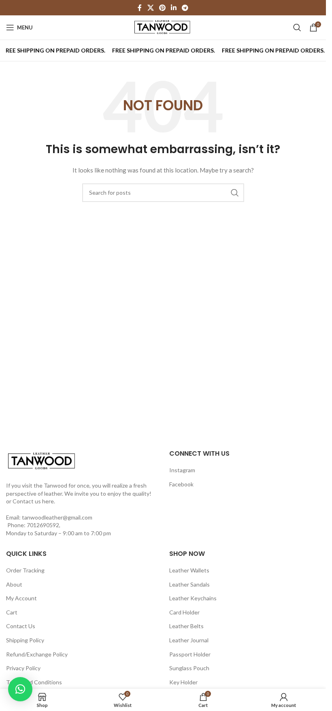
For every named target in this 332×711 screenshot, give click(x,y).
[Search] (297, 27)
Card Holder (184, 612)
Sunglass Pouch (189, 668)
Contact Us (20, 626)
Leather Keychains (193, 598)
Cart (11, 612)
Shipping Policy (25, 640)
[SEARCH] (235, 192)
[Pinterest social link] (162, 8)
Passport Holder (190, 654)
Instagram (182, 470)
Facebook (181, 484)
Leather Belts (186, 626)
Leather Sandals (189, 584)
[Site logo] (163, 26)
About (14, 584)
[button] (20, 689)
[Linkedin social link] (173, 8)
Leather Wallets (189, 570)
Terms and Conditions (34, 682)
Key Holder (183, 682)
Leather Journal (189, 640)
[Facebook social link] (140, 8)
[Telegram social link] (185, 8)
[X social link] (150, 8)
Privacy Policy (23, 668)
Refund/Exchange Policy (37, 654)
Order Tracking (25, 570)
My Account (21, 598)
